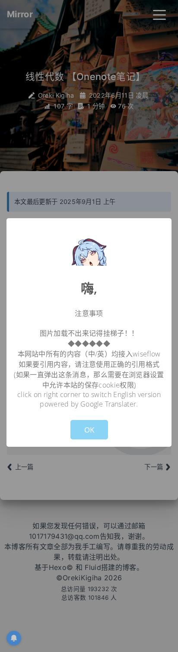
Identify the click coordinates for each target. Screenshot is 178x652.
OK (89, 430)
